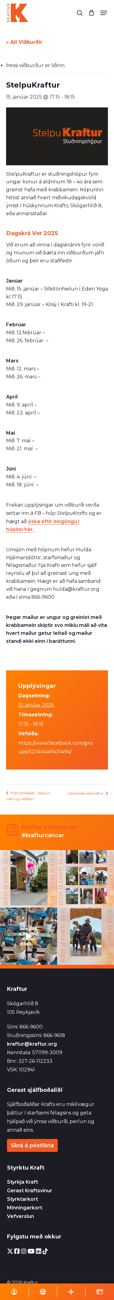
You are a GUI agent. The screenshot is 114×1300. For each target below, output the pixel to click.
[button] (103, 13)
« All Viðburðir (24, 42)
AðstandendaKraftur (86, 793)
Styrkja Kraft (22, 1182)
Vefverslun (20, 1216)
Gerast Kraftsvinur (29, 1190)
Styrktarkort (22, 1199)
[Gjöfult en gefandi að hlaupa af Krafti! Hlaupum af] (28, 936)
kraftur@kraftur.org (32, 1044)
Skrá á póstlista (32, 1145)
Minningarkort (24, 1208)
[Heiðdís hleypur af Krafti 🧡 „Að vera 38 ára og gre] (28, 879)
